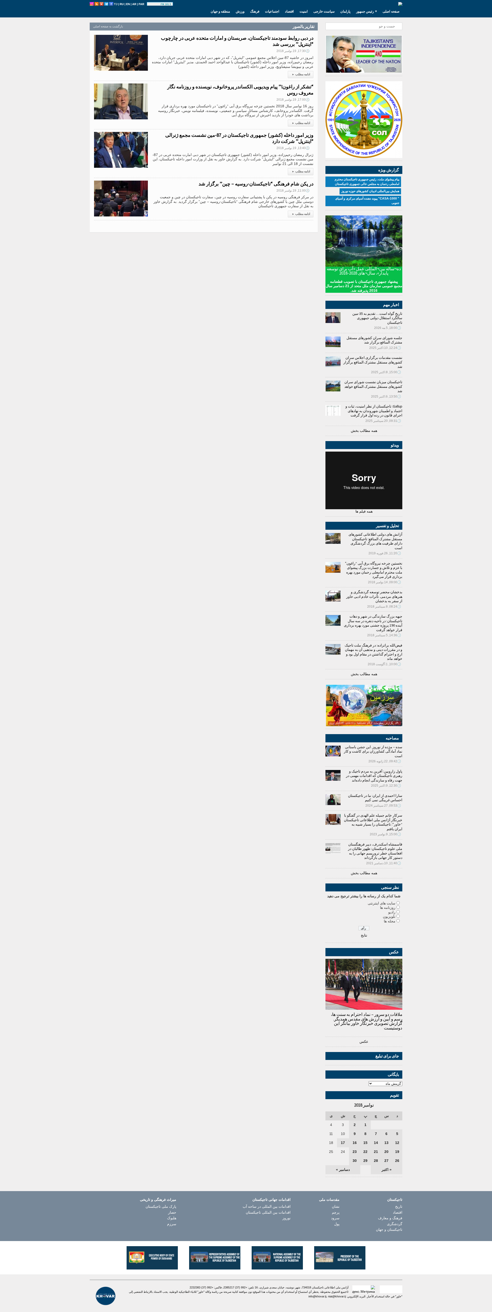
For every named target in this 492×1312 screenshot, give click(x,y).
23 (355, 1152)
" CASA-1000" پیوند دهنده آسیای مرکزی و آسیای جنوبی (367, 201)
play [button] (154, 4)
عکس (364, 1041)
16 (355, 1143)
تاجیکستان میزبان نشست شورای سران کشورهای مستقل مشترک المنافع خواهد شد (373, 386)
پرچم (336, 1212)
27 (386, 1161)
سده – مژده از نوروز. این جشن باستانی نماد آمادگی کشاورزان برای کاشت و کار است (373, 751)
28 (376, 1161)
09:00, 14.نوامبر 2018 (384, 582)
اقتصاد (289, 11)
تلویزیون (389, 916)
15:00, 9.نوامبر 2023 (385, 834)
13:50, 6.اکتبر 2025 (386, 396)
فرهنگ (254, 11)
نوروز (286, 1218)
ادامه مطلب (301, 74)
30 (355, 1161)
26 (397, 1161)
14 (376, 1143)
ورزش (240, 11)
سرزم (171, 1224)
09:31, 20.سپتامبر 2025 (383, 421)
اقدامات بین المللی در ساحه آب (267, 1206)
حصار (172, 1212)
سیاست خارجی (324, 11)
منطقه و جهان (220, 11)
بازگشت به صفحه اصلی (108, 26)
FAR (141, 4)
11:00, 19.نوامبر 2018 (293, 190)
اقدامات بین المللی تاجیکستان (268, 1212)
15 (365, 1143)
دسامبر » (343, 1170)
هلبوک (171, 1218)
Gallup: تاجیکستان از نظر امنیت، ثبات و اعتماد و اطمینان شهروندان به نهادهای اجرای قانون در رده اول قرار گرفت (373, 411)
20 (386, 1152)
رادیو (391, 912)
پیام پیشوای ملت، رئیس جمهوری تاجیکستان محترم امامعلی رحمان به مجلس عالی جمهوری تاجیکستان (367, 182)
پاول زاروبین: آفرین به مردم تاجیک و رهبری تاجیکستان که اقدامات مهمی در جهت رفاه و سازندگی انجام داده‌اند (374, 776)
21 (376, 1152)
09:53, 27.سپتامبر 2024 (383, 805)
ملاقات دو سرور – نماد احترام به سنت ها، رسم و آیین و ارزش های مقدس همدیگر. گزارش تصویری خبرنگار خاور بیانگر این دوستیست (366, 1021)
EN (128, 4)
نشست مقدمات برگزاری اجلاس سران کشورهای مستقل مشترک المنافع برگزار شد (372, 362)
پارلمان (345, 11)
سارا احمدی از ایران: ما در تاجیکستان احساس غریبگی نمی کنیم (375, 798)
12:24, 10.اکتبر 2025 (385, 348)
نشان (336, 1206)
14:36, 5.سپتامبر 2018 (384, 635)
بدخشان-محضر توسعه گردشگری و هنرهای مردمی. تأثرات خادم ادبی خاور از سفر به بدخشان (374, 596)
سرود (335, 1218)
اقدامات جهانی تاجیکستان (271, 1200)
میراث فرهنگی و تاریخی (158, 1200)
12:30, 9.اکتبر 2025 (386, 785)
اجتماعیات (272, 11)
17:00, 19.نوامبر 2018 (293, 99)
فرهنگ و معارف (390, 1218)
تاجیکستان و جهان (389, 1229)
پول (337, 1224)
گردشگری (394, 1224)
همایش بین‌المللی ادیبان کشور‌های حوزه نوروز (370, 191)
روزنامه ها (387, 907)
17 (343, 1143)
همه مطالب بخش (364, 431)
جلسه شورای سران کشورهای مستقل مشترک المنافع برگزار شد (374, 340)
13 (386, 1143)
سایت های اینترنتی (381, 903)
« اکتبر (387, 1170)
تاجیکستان (394, 1200)
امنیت (304, 11)
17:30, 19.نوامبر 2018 (293, 51)
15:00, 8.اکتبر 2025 (386, 372)
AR (134, 4)
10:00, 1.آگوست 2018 (384, 664)
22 (365, 1152)
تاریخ (398, 1206)
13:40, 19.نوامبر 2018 (293, 148)
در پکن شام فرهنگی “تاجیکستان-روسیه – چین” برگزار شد (256, 184)
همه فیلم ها (364, 511)
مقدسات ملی (329, 1200)
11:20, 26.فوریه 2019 (384, 553)
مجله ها (389, 921)
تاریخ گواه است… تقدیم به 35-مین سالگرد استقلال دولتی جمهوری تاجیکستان (377, 318)
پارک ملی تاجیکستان (161, 1206)
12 (397, 1143)
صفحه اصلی (391, 11)
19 (397, 1152)
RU (122, 4)
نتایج (364, 935)
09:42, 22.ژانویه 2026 (384, 761)
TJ (115, 4)
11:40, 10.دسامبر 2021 (383, 863)
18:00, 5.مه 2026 (387, 328)
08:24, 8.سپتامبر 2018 (384, 606)
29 (365, 1161)
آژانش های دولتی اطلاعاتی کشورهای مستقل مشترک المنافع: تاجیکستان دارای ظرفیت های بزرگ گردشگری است (375, 541)
